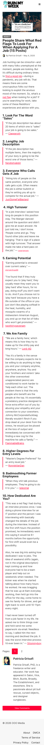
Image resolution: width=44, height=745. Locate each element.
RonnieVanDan (16, 465)
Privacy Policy (20, 742)
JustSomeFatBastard (17, 199)
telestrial (24, 488)
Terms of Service (30, 737)
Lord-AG (26, 348)
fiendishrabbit (13, 163)
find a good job (13, 76)
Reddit (7, 37)
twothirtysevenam (15, 325)
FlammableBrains (14, 443)
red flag (7, 97)
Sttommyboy (34, 643)
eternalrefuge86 (11, 270)
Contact (35, 742)
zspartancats (23, 251)
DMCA (36, 732)
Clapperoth (14, 133)
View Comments (22, 708)
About (26, 732)
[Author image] (4, 55)
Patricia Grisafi (15, 55)
